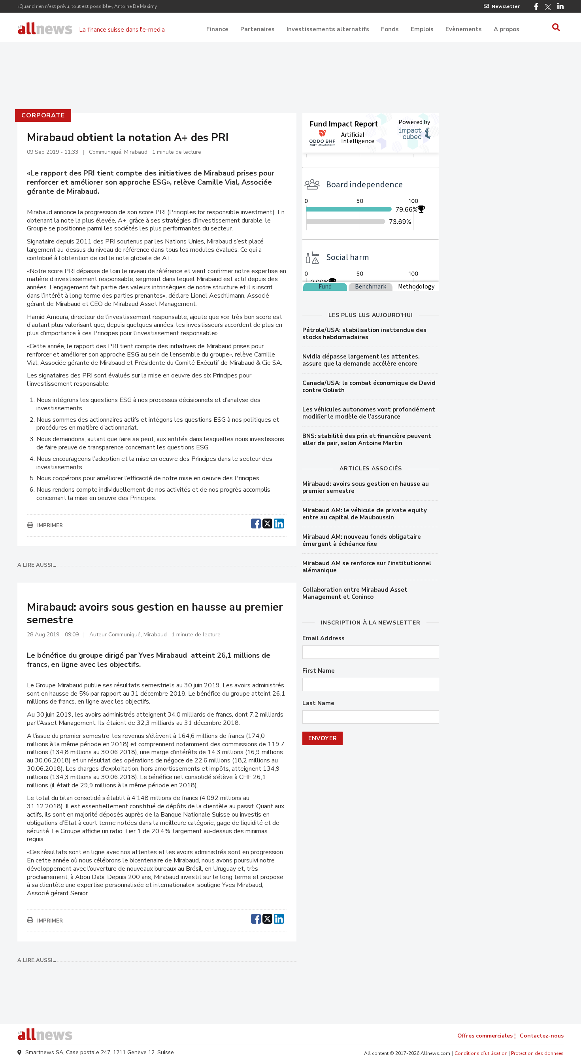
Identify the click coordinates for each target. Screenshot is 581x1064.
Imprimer (50, 525)
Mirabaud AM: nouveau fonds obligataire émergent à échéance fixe (361, 540)
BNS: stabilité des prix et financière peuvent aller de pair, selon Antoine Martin (366, 439)
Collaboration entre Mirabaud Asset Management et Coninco (354, 593)
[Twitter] (548, 7)
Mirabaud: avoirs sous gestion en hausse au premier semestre (365, 487)
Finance (217, 29)
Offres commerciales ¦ (486, 1035)
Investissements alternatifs (328, 29)
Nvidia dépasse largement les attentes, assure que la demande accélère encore (361, 360)
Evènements (463, 29)
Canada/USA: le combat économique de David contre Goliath (369, 386)
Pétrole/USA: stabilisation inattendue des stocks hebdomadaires (364, 333)
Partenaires (257, 29)
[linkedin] (279, 522)
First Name (318, 671)
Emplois (422, 29)
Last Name (318, 703)
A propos (506, 29)
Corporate (42, 115)
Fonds (390, 29)
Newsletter (506, 6)
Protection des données (537, 1053)
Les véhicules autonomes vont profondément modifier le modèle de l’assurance (368, 413)
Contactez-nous (542, 1035)
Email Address (323, 638)
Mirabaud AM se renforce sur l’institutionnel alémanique (366, 567)
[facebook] (256, 522)
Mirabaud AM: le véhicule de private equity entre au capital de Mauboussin (364, 514)
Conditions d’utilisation (481, 1053)
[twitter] (267, 522)
